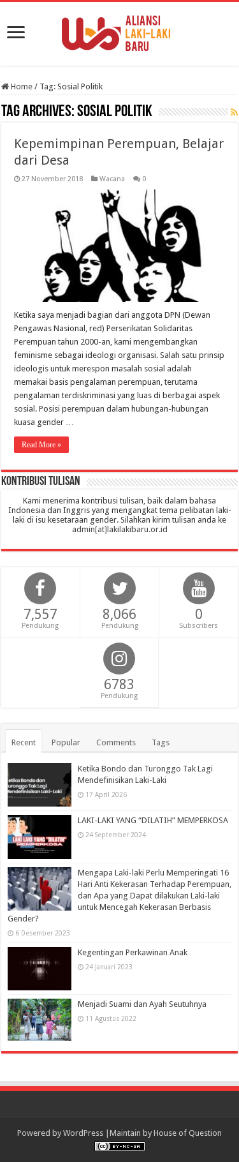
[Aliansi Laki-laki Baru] (119, 31)
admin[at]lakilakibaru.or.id (120, 529)
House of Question (188, 1133)
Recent (23, 742)
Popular (66, 742)
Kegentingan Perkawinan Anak (132, 952)
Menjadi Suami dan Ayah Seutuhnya (142, 1004)
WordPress (83, 1133)
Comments (116, 742)
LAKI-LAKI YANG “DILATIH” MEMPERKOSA (153, 820)
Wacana (112, 179)
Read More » (41, 444)
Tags (161, 742)
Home (21, 86)
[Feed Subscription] (234, 112)
